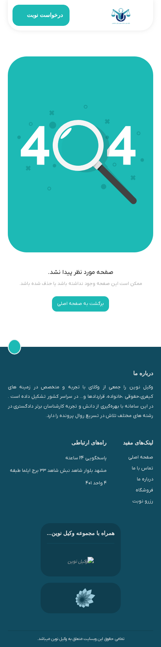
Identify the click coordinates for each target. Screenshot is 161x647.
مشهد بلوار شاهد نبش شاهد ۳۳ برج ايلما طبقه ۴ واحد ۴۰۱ (58, 477)
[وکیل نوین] (121, 15)
